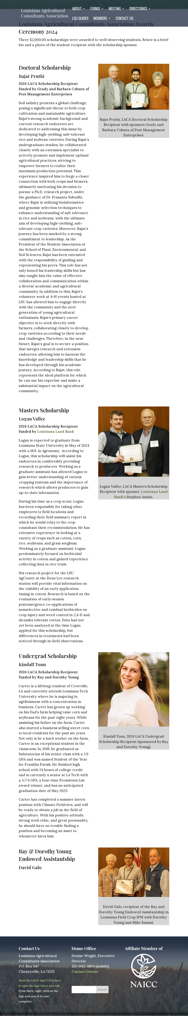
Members (100, 19)
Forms (95, 9)
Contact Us (124, 19)
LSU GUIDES (80, 19)
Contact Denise (85, 971)
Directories (138, 9)
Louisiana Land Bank (55, 431)
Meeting (115, 9)
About (77, 9)
